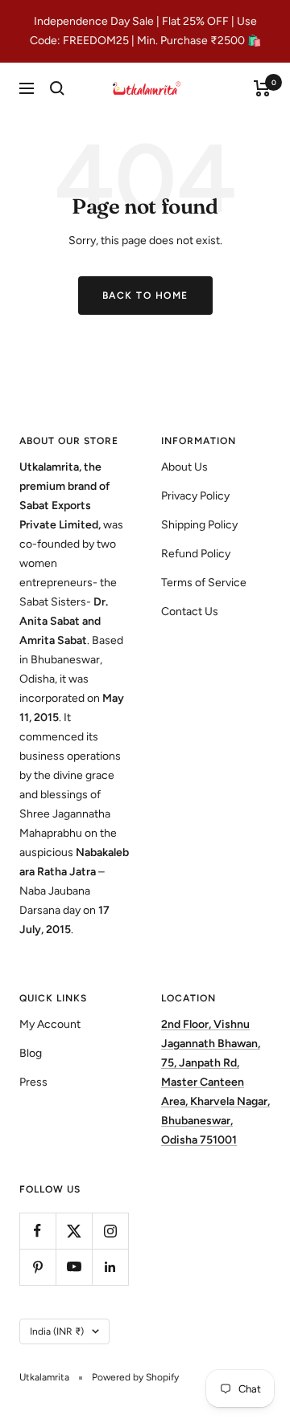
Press (33, 1082)
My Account (50, 1024)
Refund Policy (195, 554)
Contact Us (189, 611)
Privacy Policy (195, 496)
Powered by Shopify (135, 1377)
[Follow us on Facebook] (37, 1231)
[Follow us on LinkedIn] (110, 1267)
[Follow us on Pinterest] (37, 1267)
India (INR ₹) (57, 1331)
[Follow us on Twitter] (74, 1231)
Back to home (145, 295)
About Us (184, 467)
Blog (30, 1053)
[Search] (57, 88)
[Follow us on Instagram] (110, 1231)
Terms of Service (203, 582)
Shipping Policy (199, 525)
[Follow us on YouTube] (74, 1267)
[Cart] (262, 88)
